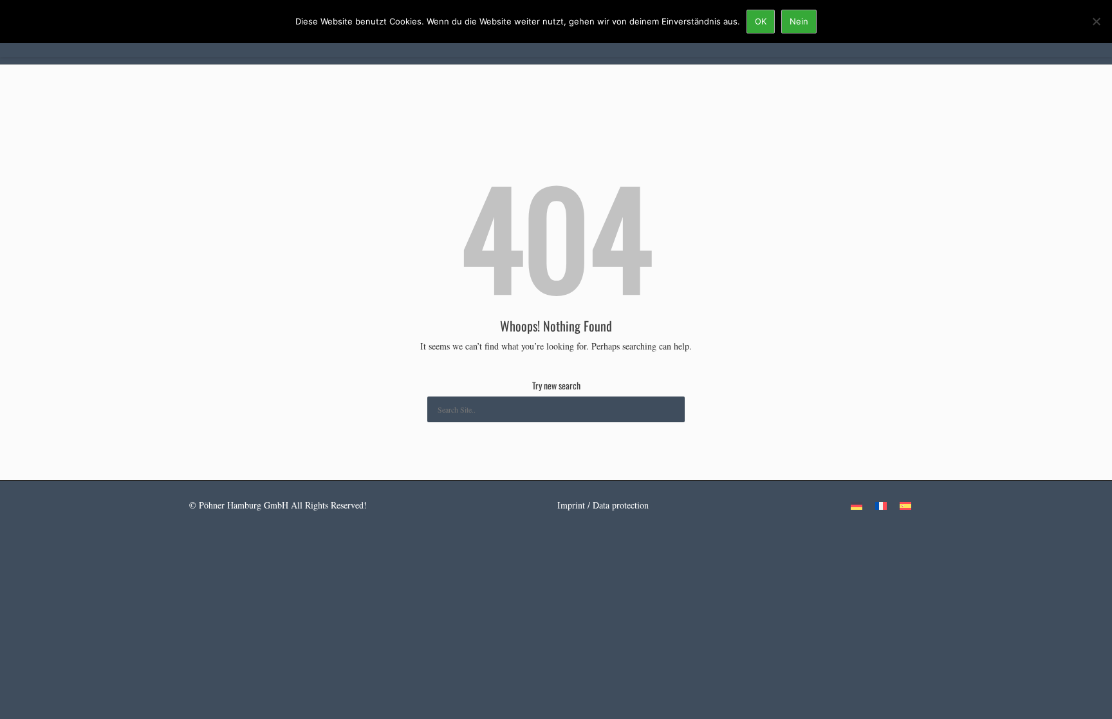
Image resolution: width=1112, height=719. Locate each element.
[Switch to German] (856, 505)
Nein (799, 21)
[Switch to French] (881, 505)
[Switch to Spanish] (905, 505)
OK (760, 21)
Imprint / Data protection (603, 505)
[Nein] (1095, 21)
